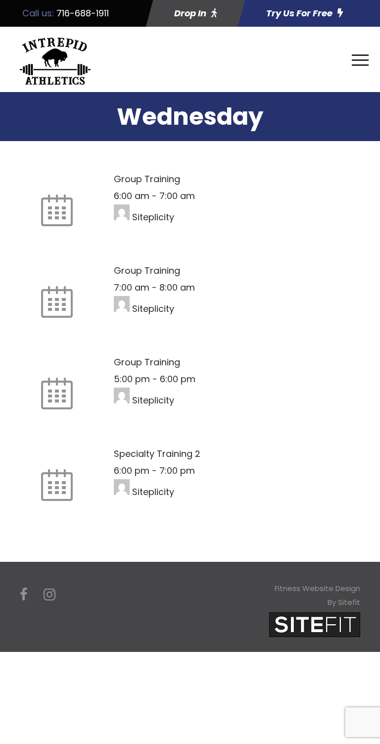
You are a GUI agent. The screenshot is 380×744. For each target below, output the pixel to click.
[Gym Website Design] (314, 624)
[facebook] (24, 595)
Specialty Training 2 (157, 453)
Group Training (147, 179)
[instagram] (49, 595)
